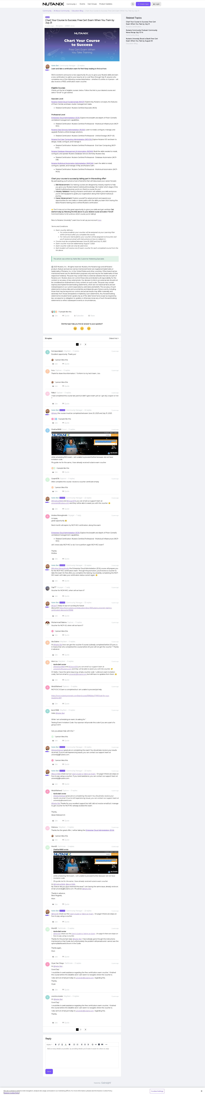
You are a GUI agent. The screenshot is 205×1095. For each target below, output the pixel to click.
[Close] (201, 1091)
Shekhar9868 (56, 429)
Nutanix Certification (133, 27)
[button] (143, 4)
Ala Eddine (55, 642)
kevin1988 (55, 710)
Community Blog (132, 35)
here (99, 220)
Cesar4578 (55, 479)
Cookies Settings (157, 1091)
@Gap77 (54, 606)
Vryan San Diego (57, 963)
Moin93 (54, 846)
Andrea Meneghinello (59, 515)
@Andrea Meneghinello (60, 568)
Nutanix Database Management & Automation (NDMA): (72, 151)
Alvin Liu (54, 661)
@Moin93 (55, 914)
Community (47, 11)
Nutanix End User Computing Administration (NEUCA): (71, 139)
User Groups (92, 4)
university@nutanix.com (60, 503)
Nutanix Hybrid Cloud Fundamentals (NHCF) (67, 102)
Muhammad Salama (59, 622)
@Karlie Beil (57, 645)
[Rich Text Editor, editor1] (82, 1057)
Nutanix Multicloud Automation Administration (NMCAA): (72, 163)
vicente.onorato (57, 996)
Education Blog (77, 11)
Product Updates (105, 4)
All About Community (62, 11)
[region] (102, 1091)
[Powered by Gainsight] (102, 1083)
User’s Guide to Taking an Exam (83, 774)
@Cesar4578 (71, 501)
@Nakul (54, 413)
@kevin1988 (56, 774)
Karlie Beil (55, 66)
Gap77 (53, 587)
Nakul (53, 393)
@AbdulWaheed (57, 750)
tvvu (53, 370)
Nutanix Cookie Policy (11, 1093)
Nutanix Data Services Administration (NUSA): (68, 130)
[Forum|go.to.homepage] (53, 4)
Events (82, 4)
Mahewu (54, 827)
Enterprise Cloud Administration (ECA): (65, 118)
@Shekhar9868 (57, 501)
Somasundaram (57, 351)
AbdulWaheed (56, 686)
